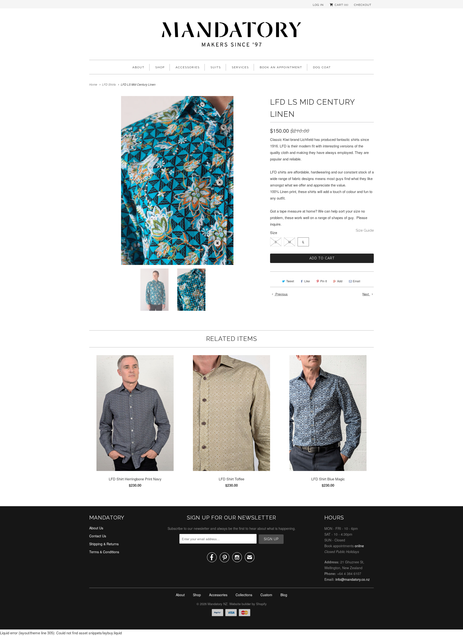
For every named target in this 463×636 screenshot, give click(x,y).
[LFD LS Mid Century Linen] (177, 180)
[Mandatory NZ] (231, 35)
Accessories (188, 67)
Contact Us (97, 535)
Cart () (341, 5)
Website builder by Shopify (248, 603)
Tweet (290, 281)
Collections (244, 594)
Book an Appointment (281, 67)
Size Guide (365, 230)
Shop (160, 67)
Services (240, 67)
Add (339, 281)
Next (366, 294)
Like (307, 281)
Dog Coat (322, 67)
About (138, 67)
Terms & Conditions (104, 551)
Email (356, 281)
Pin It (323, 281)
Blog (283, 594)
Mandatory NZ (217, 603)
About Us (96, 527)
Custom (266, 594)
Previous (281, 294)
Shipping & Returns (104, 543)
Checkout (362, 5)
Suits (216, 67)
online (359, 545)
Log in (318, 5)
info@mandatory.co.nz (352, 579)
